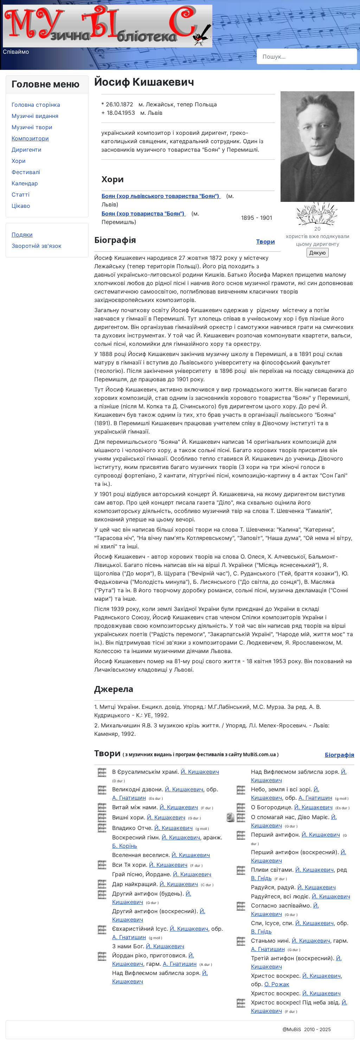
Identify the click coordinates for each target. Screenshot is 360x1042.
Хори (19, 160)
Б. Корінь (124, 845)
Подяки (22, 234)
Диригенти (26, 149)
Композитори (30, 138)
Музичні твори (32, 127)
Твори (265, 241)
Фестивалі (26, 172)
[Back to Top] (347, 1029)
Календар (25, 183)
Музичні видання (35, 115)
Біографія (339, 755)
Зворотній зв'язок (37, 245)
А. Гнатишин (129, 797)
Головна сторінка (36, 104)
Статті (21, 194)
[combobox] (307, 56)
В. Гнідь (261, 878)
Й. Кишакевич (200, 771)
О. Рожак (276, 984)
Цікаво (21, 205)
